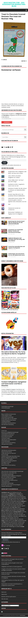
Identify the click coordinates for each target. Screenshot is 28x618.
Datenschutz (4, 594)
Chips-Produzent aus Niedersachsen (9, 480)
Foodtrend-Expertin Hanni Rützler (8, 420)
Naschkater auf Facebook (9, 140)
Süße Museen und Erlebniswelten (8, 439)
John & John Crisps (5, 463)
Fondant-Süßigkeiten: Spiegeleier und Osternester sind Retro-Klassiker (13, 383)
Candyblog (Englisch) (5, 421)
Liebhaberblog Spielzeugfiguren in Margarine (11, 475)
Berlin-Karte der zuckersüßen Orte (8, 472)
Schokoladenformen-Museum (8, 433)
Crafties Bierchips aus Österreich (8, 453)
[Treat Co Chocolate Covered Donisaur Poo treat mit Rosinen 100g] (14, 57)
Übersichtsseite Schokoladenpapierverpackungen (12, 471)
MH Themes (22, 615)
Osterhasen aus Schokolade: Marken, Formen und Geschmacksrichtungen (15, 231)
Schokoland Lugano (5, 438)
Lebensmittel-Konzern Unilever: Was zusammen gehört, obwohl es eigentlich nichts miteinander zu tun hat (17, 200)
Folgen (4, 162)
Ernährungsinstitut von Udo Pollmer (9, 418)
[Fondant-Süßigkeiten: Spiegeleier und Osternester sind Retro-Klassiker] (14, 379)
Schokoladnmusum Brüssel (7, 435)
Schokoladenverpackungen (7, 406)
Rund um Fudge (4, 454)
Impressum (3, 592)
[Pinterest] (12, 147)
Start (9, 204)
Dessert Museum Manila (6, 436)
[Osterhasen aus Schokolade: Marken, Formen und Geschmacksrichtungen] (4, 232)
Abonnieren (5, 539)
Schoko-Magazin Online (6, 415)
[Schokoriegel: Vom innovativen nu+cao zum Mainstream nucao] (4, 256)
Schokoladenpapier (5, 408)
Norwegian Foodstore (6, 462)
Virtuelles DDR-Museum (6, 486)
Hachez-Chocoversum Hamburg (8, 442)
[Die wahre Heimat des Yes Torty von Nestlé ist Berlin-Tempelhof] (14, 349)
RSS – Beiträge (6, 545)
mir (18, 495)
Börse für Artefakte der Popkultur (8, 477)
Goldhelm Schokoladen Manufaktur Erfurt (10, 456)
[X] (4, 147)
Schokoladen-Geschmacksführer (8, 423)
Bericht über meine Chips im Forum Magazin (10, 484)
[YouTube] (2, 147)
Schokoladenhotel (5, 481)
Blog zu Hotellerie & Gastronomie (8, 414)
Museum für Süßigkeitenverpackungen (9, 432)
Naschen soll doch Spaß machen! (8, 596)
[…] (18, 362)
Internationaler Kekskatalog (7, 424)
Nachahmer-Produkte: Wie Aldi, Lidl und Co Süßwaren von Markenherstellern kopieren (17, 190)
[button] (26, 10)
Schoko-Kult (4, 430)
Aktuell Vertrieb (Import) (6, 451)
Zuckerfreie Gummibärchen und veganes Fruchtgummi (16, 247)
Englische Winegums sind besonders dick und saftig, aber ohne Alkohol (16, 239)
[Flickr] (6, 147)
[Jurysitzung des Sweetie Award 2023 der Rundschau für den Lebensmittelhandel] (4, 224)
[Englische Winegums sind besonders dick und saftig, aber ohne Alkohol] (4, 241)
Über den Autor (4, 599)
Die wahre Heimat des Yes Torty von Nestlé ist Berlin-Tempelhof (13, 353)
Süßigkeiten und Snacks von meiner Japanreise (11, 566)
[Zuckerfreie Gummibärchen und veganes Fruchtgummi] (4, 249)
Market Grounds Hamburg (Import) (8, 460)
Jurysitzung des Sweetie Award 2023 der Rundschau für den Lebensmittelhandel (16, 222)
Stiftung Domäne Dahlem (6, 444)
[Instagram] (10, 147)
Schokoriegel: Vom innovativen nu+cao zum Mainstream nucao (16, 254)
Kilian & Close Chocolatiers (7, 459)
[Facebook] (8, 147)
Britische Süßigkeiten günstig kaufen (9, 457)
